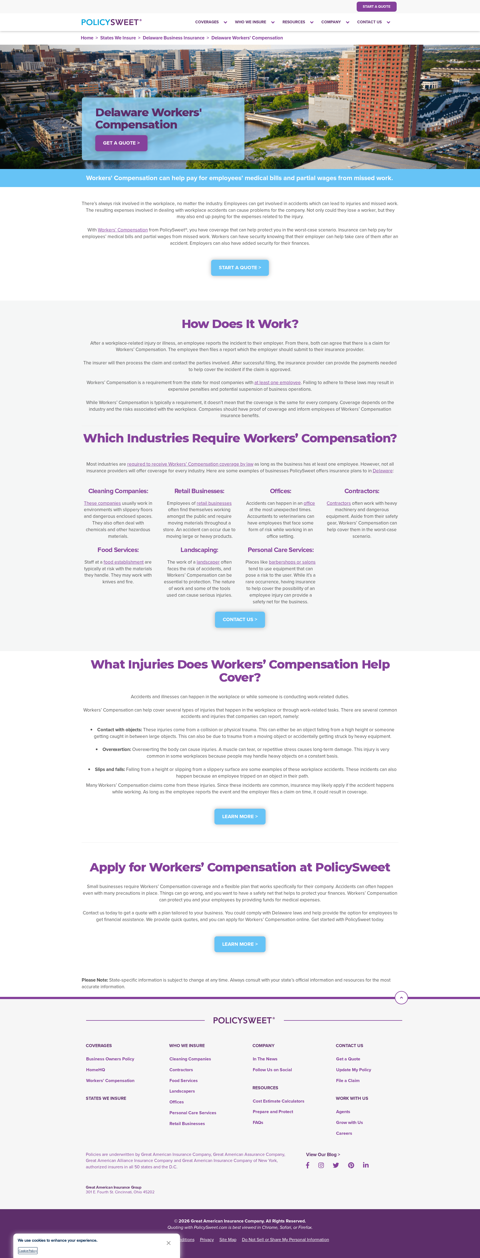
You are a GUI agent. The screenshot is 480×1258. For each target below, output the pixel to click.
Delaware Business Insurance (173, 37)
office (309, 503)
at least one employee (277, 382)
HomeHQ (95, 1070)
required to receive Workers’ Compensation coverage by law (190, 464)
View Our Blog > (323, 1154)
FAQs (258, 1122)
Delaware (383, 470)
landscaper (208, 562)
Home (87, 37)
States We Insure (118, 37)
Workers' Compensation (110, 1080)
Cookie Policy (28, 1251)
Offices (176, 1102)
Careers (344, 1133)
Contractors (339, 503)
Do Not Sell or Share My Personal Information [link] (285, 1239)
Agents (343, 1111)
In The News (265, 1059)
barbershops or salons (292, 562)
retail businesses (214, 503)
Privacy (207, 1239)
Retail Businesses (187, 1123)
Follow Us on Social (272, 1070)
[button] (168, 1243)
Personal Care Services (192, 1113)
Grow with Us (349, 1122)
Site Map (227, 1239)
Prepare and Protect (273, 1111)
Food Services (183, 1080)
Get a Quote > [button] (121, 143)
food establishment (124, 562)
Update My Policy (353, 1070)
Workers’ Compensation (123, 229)
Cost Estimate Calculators (278, 1101)
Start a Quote (377, 6)
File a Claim (348, 1080)
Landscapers (182, 1091)
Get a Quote (348, 1059)
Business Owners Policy (110, 1059)
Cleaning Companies (190, 1059)
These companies (102, 503)
